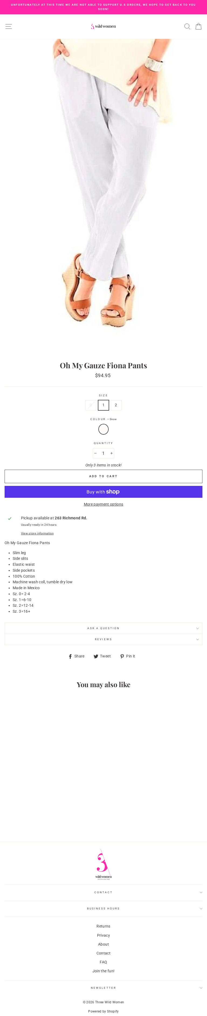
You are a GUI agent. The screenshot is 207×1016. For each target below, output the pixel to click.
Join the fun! (103, 971)
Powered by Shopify (103, 1011)
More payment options (103, 504)
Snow (103, 429)
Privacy (103, 935)
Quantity (103, 443)
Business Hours (103, 908)
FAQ (103, 962)
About (103, 944)
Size (103, 395)
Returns (103, 926)
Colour (103, 419)
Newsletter (103, 987)
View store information (37, 533)
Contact (103, 892)
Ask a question (103, 628)
